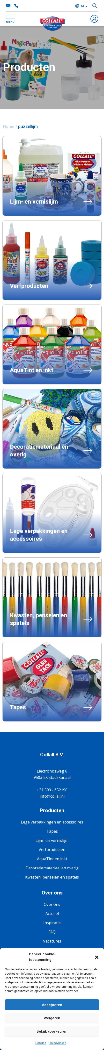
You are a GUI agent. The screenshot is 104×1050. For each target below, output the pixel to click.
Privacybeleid (57, 1043)
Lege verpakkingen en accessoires (52, 822)
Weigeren (52, 1018)
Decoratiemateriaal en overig (52, 868)
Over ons (52, 904)
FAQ (52, 932)
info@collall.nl (8, 6)
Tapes (52, 831)
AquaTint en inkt (52, 858)
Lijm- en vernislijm (52, 840)
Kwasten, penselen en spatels (52, 877)
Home (9, 126)
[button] (96, 957)
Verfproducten (52, 849)
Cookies (40, 1043)
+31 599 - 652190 (16, 6)
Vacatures (52, 941)
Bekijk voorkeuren (52, 1031)
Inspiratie (52, 922)
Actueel (52, 913)
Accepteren (52, 1005)
